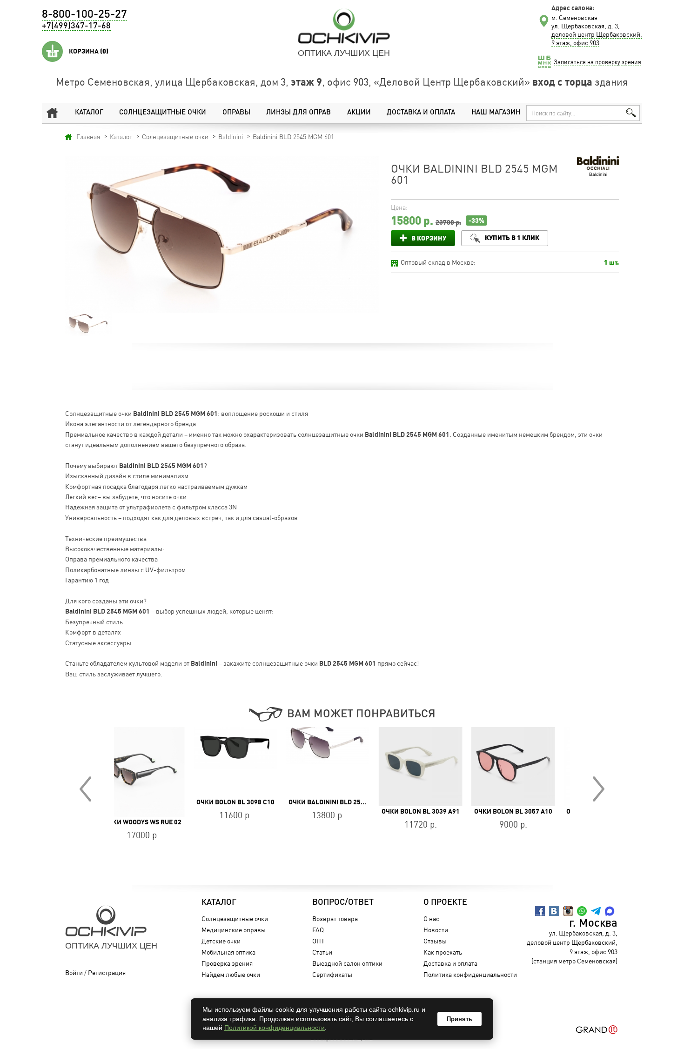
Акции (359, 112)
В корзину (428, 238)
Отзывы (435, 941)
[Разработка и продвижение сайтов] (596, 1029)
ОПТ (318, 941)
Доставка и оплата (421, 112)
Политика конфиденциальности (470, 974)
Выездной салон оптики (347, 963)
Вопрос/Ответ (343, 902)
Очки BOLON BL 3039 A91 (342, 811)
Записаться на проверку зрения (597, 62)
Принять (459, 1019)
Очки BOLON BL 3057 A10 (435, 811)
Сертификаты (332, 974)
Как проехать (442, 952)
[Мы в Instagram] (568, 911)
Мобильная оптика (228, 952)
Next (598, 789)
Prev (85, 789)
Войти (74, 972)
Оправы (236, 112)
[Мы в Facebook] (540, 911)
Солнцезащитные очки (162, 112)
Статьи (322, 952)
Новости (435, 930)
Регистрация (107, 972)
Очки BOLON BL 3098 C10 (157, 802)
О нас (431, 918)
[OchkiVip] (344, 26)
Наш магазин (495, 112)
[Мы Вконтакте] (554, 911)
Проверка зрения (227, 963)
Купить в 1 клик (512, 237)
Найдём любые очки (230, 974)
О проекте (445, 902)
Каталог (89, 112)
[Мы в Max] (610, 911)
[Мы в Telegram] (596, 911)
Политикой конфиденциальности (274, 1027)
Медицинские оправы (233, 930)
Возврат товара (335, 918)
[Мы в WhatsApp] (582, 911)
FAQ (318, 930)
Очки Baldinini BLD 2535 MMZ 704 (263, 802)
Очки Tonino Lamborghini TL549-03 (546, 811)
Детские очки (221, 941)
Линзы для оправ (298, 112)
